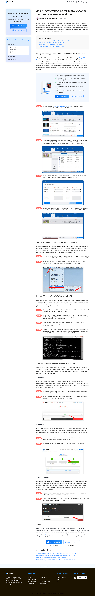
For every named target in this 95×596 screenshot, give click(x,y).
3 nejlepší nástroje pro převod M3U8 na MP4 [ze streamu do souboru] (55, 559)
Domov (38, 566)
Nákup (59, 579)
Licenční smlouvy (44, 583)
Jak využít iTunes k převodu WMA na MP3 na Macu (51, 42)
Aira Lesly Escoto (46, 18)
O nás (29, 577)
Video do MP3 (13, 52)
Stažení (59, 582)
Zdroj (75, 2)
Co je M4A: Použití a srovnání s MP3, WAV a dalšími (51, 557)
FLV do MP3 (12, 51)
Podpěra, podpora (83, 2)
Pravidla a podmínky (45, 581)
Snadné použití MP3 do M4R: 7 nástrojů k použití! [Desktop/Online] (55, 553)
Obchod (69, 2)
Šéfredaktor (31, 583)
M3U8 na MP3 (13, 47)
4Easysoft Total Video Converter (62, 106)
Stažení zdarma (20, 25)
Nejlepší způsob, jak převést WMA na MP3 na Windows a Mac (54, 40)
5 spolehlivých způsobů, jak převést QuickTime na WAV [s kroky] (54, 555)
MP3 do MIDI (13, 49)
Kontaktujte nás (43, 577)
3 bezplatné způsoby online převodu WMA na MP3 (51, 46)
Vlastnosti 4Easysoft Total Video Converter (69, 76)
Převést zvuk (55, 18)
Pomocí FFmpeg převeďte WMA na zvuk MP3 (50, 44)
